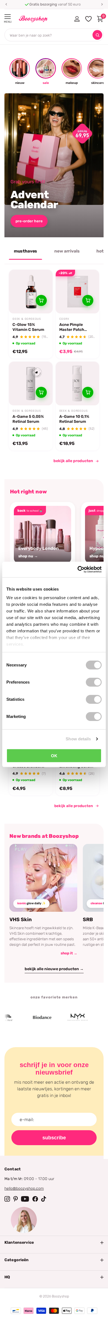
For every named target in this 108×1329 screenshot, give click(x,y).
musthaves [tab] (25, 251)
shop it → (69, 953)
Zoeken (97, 35)
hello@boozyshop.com (24, 1188)
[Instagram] (7, 1199)
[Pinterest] (15, 1199)
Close (54, 1242)
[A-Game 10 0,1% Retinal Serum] (77, 383)
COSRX (64, 319)
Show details (78, 738)
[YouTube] (25, 1199)
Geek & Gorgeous (26, 319)
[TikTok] (43, 1199)
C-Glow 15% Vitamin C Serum (28, 327)
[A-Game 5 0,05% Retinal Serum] (31, 383)
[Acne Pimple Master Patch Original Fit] (77, 291)
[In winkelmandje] (41, 300)
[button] (6, 4)
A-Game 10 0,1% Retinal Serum (74, 419)
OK (54, 755)
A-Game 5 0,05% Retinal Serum (28, 419)
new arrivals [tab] (66, 251)
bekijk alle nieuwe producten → (54, 969)
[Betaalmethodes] (16, 1310)
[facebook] (35, 1199)
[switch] (94, 682)
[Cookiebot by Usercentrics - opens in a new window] (78, 569)
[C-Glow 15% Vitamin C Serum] (31, 291)
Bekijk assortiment (7, 16)
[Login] (76, 19)
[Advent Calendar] (54, 165)
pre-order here (29, 221)
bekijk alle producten (73, 461)
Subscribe (54, 1137)
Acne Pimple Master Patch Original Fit (71, 327)
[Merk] (33, 1017)
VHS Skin (20, 919)
